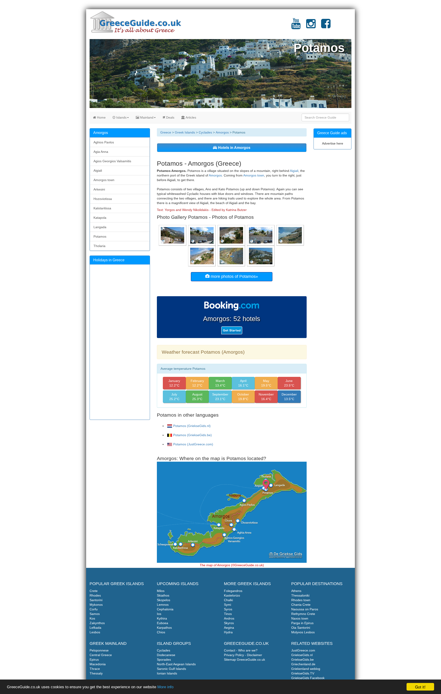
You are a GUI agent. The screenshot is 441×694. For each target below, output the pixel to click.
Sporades (164, 659)
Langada (99, 227)
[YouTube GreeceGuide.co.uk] (296, 26)
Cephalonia (165, 609)
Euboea (162, 623)
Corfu (94, 609)
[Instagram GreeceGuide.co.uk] (311, 26)
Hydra (228, 632)
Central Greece (101, 655)
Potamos (99, 236)
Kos (92, 618)
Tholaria (99, 246)
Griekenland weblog (305, 669)
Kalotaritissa (102, 208)
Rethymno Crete (303, 614)
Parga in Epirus (302, 623)
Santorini (96, 600)
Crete (94, 591)
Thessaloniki (300, 595)
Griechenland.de (303, 664)
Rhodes (95, 595)
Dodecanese (166, 655)
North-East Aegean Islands (176, 664)
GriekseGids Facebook (308, 678)
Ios (159, 614)
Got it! (420, 687)
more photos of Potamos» (233, 276)
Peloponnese (99, 650)
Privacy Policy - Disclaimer (243, 655)
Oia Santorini (300, 627)
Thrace (95, 669)
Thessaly (96, 673)
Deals (169, 117)
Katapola (99, 217)
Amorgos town (253, 175)
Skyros (229, 623)
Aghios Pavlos (103, 142)
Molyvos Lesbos (303, 632)
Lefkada (95, 627)
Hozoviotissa (102, 199)
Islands (121, 117)
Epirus (94, 659)
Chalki (228, 600)
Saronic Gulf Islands (171, 669)
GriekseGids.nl (302, 655)
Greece (165, 132)
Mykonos (96, 604)
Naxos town (299, 618)
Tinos (228, 614)
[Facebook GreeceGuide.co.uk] (326, 26)
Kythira (162, 618)
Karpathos (164, 627)
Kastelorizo (232, 595)
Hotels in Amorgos (233, 147)
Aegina (229, 627)
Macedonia (98, 664)
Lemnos (163, 604)
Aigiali (294, 171)
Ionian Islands (167, 673)
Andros (229, 618)
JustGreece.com (303, 650)
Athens (296, 591)
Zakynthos (97, 623)
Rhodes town (300, 600)
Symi (227, 604)
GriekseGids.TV (302, 673)
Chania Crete (301, 604)
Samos (95, 614)
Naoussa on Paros (304, 609)
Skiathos (163, 595)
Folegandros (233, 591)
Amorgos (222, 132)
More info (165, 687)
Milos (160, 591)
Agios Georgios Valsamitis (112, 161)
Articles (190, 117)
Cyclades (205, 132)
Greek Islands (185, 132)
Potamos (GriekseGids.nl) (192, 426)
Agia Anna (100, 152)
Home (101, 117)
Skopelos (163, 600)
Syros (228, 609)
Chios (161, 632)
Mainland (146, 117)
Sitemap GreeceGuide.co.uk (244, 659)
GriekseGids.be (302, 659)
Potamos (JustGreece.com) (193, 444)
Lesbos (95, 632)
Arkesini (99, 189)
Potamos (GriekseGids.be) (192, 435)
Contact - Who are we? (240, 650)
